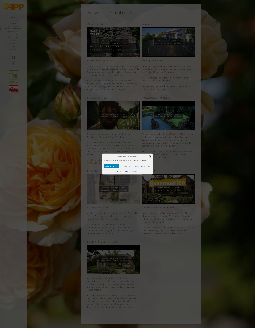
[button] (150, 156)
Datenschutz (120, 171)
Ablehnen (127, 166)
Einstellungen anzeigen (142, 166)
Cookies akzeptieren (111, 166)
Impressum (135, 171)
